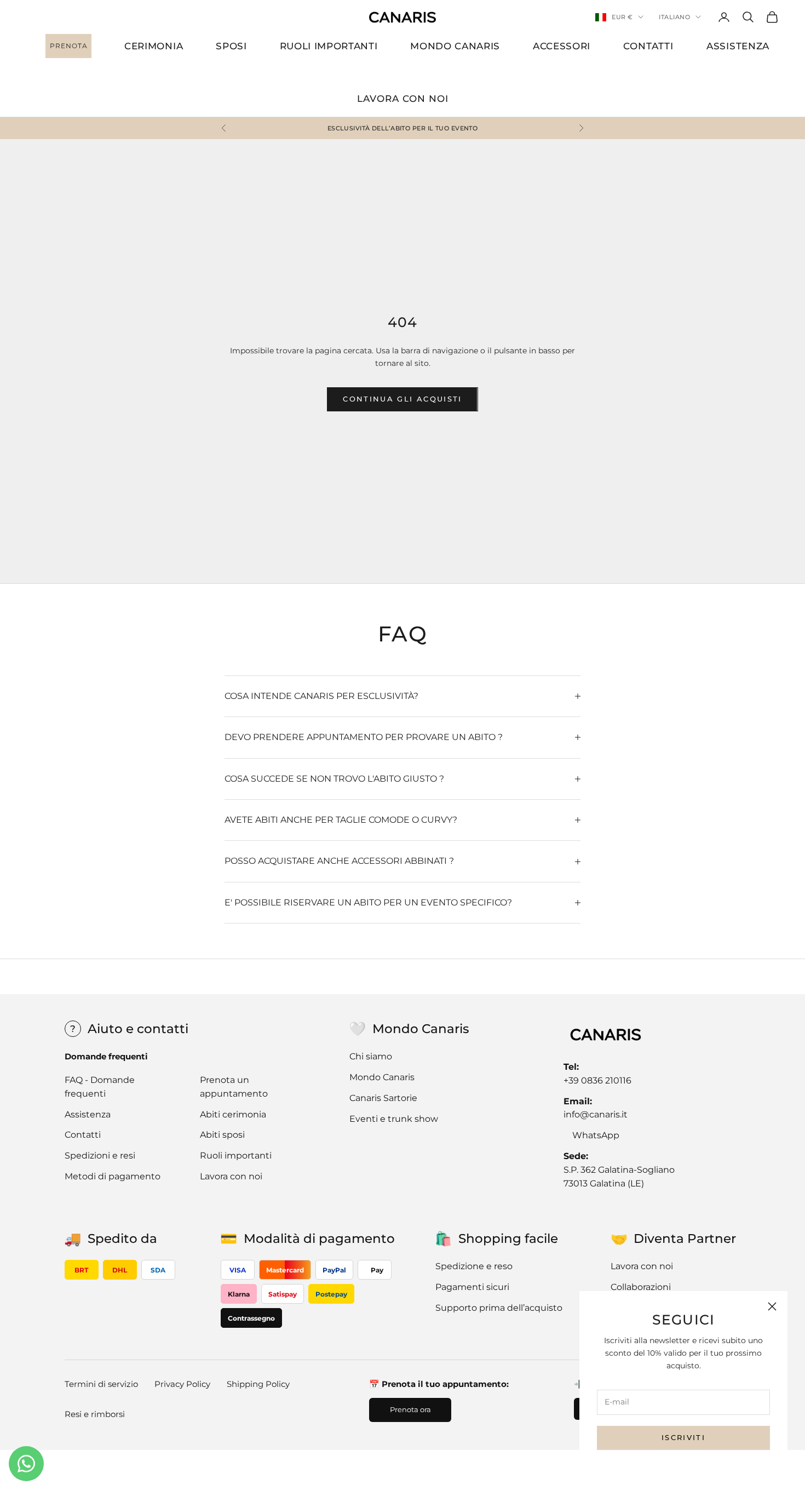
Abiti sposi (222, 1134)
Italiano (674, 17)
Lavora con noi (231, 1176)
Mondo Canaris (382, 1077)
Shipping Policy (258, 1384)
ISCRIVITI (683, 1437)
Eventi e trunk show (393, 1119)
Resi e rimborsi (95, 1414)
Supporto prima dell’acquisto (498, 1308)
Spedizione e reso (474, 1266)
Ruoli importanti (236, 1155)
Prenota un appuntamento (234, 1087)
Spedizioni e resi (100, 1155)
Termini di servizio (101, 1384)
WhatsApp (595, 1135)
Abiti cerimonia (233, 1114)
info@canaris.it (596, 1114)
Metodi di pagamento (112, 1176)
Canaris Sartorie (383, 1098)
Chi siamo (370, 1056)
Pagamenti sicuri (472, 1287)
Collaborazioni (641, 1287)
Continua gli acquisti (402, 398)
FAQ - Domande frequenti (100, 1087)
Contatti (83, 1134)
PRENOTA (69, 46)
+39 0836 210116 (597, 1080)
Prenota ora (410, 1409)
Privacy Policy (182, 1384)
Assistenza (88, 1114)
